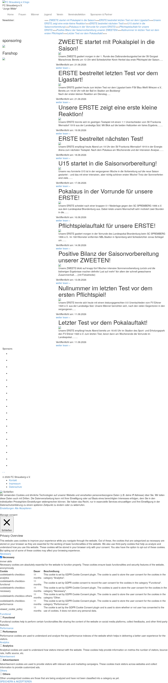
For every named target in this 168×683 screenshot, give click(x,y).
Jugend (48, 14)
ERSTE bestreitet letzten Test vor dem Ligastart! (124, 20)
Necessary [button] (5, 553)
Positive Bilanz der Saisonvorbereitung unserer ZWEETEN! (87, 30)
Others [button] (3, 670)
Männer (35, 14)
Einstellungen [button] (7, 508)
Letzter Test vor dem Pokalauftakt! (85, 33)
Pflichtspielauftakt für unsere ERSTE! (107, 225)
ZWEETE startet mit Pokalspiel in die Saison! (72, 20)
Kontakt (13, 480)
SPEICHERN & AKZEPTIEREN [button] (16, 681)
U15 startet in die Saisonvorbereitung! (107, 163)
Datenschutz (15, 486)
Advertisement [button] (7, 656)
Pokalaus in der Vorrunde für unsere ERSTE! (92, 26)
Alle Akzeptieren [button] (23, 508)
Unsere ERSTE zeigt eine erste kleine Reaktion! (107, 110)
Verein (60, 14)
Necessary (8, 557)
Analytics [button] (4, 642)
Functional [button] (5, 614)
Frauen (22, 14)
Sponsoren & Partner (101, 14)
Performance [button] (6, 628)
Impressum (15, 483)
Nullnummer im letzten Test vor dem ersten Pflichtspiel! (105, 291)
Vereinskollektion (76, 14)
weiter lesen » (63, 67)
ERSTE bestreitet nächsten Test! (107, 23)
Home (10, 14)
